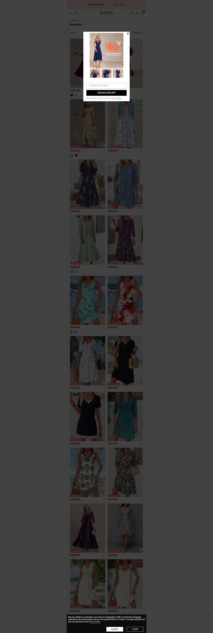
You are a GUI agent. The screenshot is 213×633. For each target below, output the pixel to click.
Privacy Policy (94, 622)
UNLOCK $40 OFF (106, 92)
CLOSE (135, 629)
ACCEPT (114, 629)
